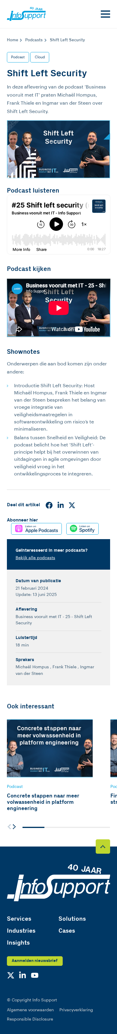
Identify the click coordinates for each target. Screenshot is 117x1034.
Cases (66, 931)
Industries (21, 931)
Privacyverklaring (76, 1010)
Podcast (18, 57)
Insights (18, 943)
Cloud (40, 57)
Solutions (72, 919)
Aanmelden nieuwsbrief (35, 960)
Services (19, 919)
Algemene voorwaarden (30, 1010)
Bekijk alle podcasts (35, 558)
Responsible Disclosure (30, 1019)
